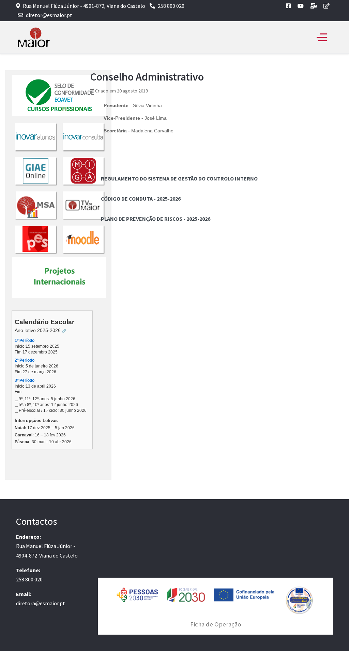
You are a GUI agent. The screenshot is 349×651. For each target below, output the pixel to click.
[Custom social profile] (313, 5)
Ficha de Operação (215, 624)
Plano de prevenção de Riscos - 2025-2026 (155, 218)
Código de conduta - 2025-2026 (141, 198)
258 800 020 (171, 5)
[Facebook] (288, 5)
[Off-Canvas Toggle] (322, 37)
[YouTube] (301, 5)
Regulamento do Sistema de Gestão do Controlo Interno (179, 178)
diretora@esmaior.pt (40, 603)
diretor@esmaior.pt (49, 15)
